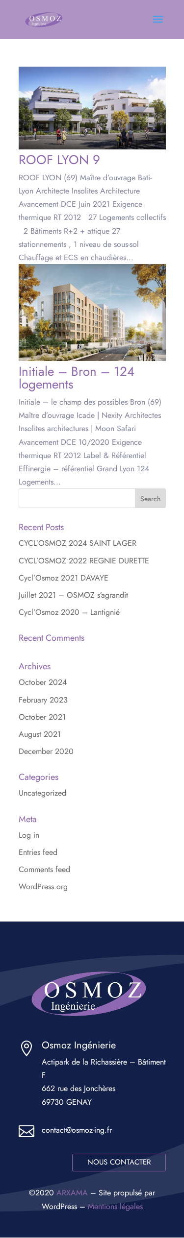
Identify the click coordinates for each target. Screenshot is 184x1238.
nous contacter (119, 1162)
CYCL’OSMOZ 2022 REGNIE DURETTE (84, 560)
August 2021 (40, 734)
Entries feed (38, 852)
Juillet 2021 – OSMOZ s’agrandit (73, 595)
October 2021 (42, 717)
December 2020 (46, 751)
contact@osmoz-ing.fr (77, 1130)
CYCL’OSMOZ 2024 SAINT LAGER (77, 543)
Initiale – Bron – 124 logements (76, 377)
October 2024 (43, 682)
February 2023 (43, 699)
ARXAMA (72, 1192)
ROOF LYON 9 (59, 159)
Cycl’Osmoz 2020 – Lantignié (69, 612)
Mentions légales (115, 1206)
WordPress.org (43, 886)
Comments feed (44, 869)
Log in (29, 835)
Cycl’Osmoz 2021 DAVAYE (63, 577)
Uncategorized (42, 793)
